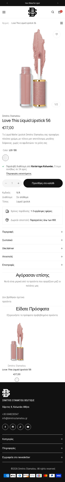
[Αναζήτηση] (52, 12)
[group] (32, 68)
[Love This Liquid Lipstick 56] (16, 341)
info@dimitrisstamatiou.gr (14, 418)
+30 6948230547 (10, 414)
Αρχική (5, 23)
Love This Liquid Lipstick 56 (16, 369)
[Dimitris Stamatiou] (32, 12)
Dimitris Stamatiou (11, 116)
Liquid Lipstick (23, 201)
